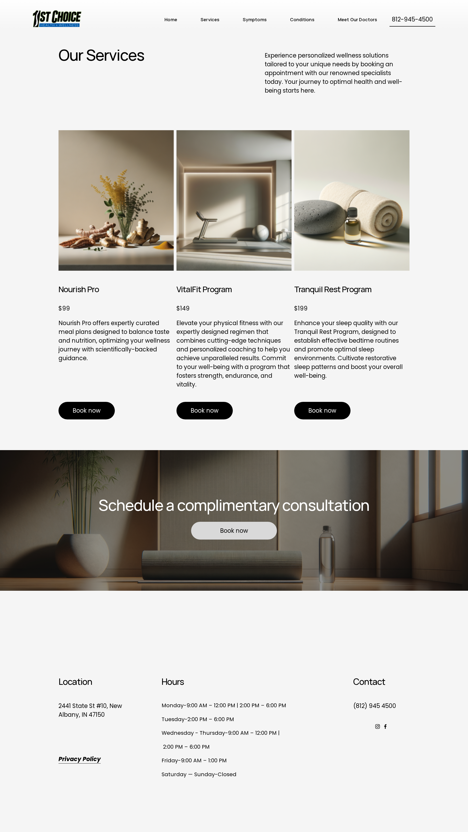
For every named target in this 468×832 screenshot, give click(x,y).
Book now (87, 410)
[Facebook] (385, 726)
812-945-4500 (412, 19)
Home (171, 19)
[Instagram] (377, 726)
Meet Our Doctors (357, 19)
